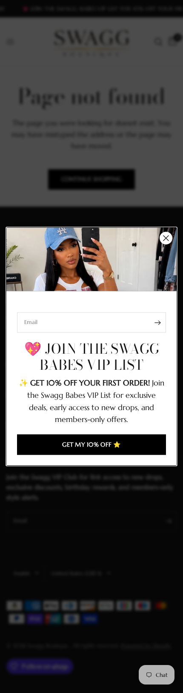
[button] (91, 445)
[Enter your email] (157, 322)
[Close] (166, 238)
